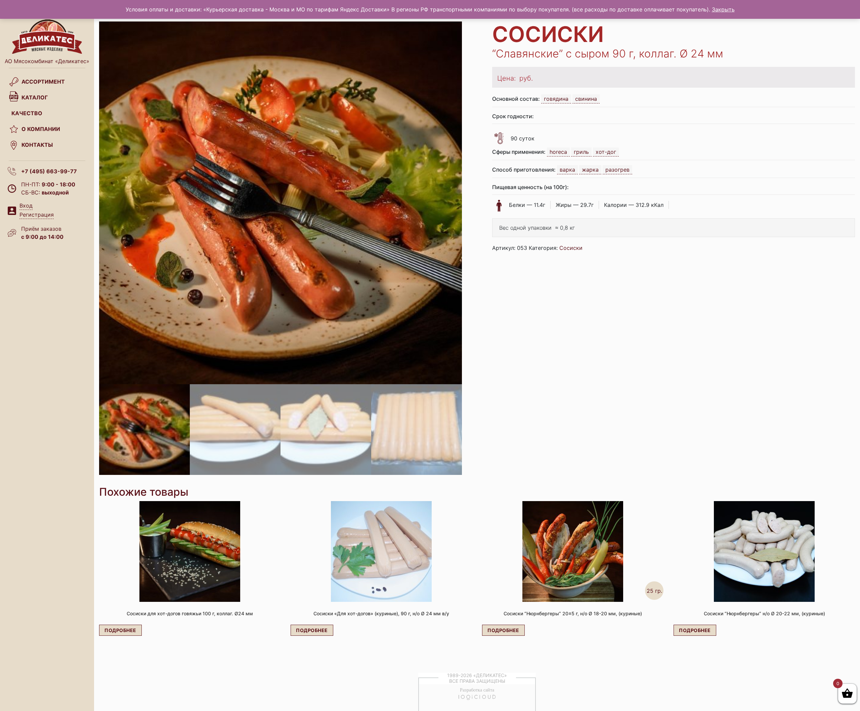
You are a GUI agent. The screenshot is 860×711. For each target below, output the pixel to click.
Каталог (35, 97)
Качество (26, 113)
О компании (41, 129)
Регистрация (36, 214)
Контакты (37, 144)
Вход (26, 205)
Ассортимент (43, 81)
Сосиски (571, 248)
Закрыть (723, 9)
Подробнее (120, 630)
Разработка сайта (477, 690)
